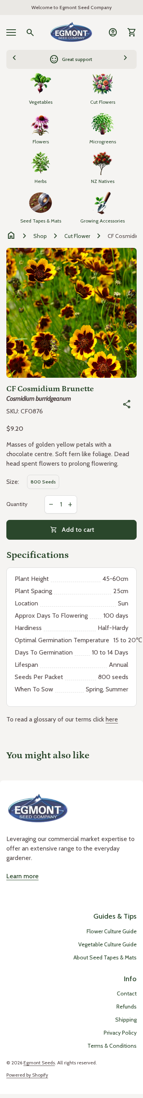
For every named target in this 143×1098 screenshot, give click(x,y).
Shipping (126, 1019)
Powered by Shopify (27, 1075)
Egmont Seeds (39, 1063)
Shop (40, 236)
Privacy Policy (120, 1032)
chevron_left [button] (14, 58)
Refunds (126, 1006)
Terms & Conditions (112, 1045)
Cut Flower (77, 236)
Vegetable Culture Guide (107, 944)
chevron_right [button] (125, 58)
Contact (127, 993)
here (112, 719)
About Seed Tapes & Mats (105, 957)
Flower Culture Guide (112, 931)
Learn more (22, 876)
